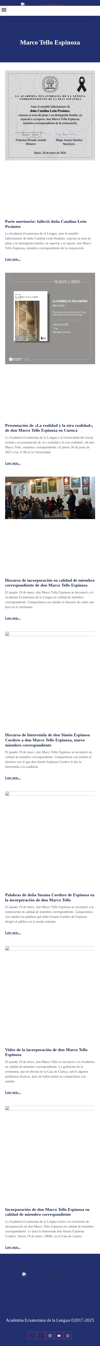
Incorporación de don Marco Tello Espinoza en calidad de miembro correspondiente (47, 1212)
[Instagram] (50, 1335)
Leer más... (13, 259)
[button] (4, 9)
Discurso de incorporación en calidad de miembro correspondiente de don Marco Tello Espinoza (50, 583)
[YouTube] (59, 1335)
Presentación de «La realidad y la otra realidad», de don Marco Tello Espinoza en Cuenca (49, 428)
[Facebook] (32, 1335)
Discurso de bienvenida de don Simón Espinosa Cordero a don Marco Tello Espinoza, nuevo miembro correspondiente (47, 740)
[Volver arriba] (94, 1335)
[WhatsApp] (68, 1335)
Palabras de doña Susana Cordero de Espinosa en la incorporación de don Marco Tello (49, 897)
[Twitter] (41, 1335)
